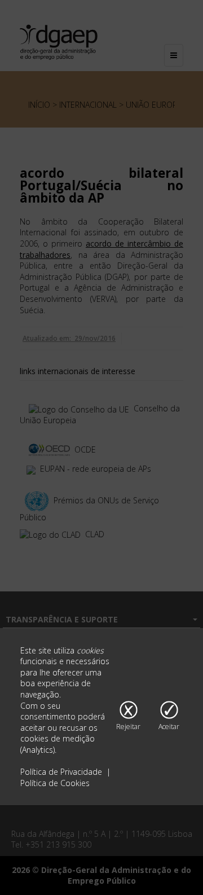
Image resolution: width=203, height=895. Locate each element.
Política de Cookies (55, 783)
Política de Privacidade (62, 771)
